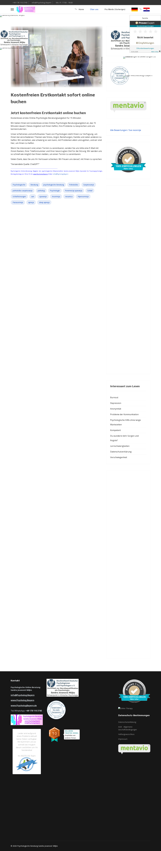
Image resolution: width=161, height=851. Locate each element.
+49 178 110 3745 (20, 2)
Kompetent (115, 430)
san (32, 196)
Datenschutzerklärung (121, 451)
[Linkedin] (149, 2)
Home (81, 9)
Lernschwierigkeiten (119, 446)
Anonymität (115, 408)
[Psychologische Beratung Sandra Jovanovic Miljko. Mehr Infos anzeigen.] (142, 61)
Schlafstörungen (19, 196)
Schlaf (89, 190)
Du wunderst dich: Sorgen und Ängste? (124, 438)
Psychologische (19, 184)
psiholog (41, 190)
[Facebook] (145, 2)
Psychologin (55, 190)
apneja (31, 202)
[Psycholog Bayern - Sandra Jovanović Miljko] (19, 21)
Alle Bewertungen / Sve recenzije (125, 130)
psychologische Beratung (53, 184)
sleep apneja (44, 202)
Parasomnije (18, 202)
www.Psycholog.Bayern (40, 174)
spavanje (43, 196)
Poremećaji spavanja (73, 190)
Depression (115, 403)
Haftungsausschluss (126, 734)
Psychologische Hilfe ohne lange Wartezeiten (125, 422)
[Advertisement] (128, 279)
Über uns (94, 9)
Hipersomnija (83, 196)
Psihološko (73, 184)
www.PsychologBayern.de (24, 705)
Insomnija (56, 196)
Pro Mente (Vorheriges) (115, 9)
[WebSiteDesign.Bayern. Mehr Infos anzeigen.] (142, 81)
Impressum (122, 739)
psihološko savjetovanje (22, 190)
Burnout (114, 397)
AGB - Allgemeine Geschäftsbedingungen (127, 728)
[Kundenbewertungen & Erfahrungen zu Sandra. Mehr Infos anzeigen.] (145, 34)
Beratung (34, 184)
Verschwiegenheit (118, 457)
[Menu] (12, 9)
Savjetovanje (88, 184)
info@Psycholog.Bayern (41, 2)
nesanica (68, 196)
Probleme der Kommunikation (124, 414)
